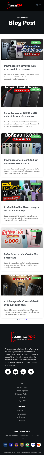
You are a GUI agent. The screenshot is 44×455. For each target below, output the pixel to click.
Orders (22, 397)
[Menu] (40, 5)
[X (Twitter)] (15, 372)
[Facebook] (8, 372)
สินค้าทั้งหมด (22, 417)
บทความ (22, 420)
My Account (22, 387)
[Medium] (31, 372)
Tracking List (22, 390)
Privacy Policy (22, 394)
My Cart (22, 400)
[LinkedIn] (23, 372)
